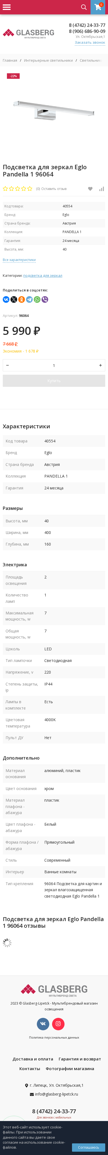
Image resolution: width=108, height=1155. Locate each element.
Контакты (29, 1068)
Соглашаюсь (88, 1147)
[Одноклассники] (21, 299)
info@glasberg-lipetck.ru (56, 1094)
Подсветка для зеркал (42, 275)
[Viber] (45, 299)
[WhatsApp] (37, 299)
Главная (10, 60)
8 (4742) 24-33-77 (87, 25)
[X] (14, 299)
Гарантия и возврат (80, 1059)
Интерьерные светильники (48, 60)
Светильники (91, 60)
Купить (54, 380)
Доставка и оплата (32, 1059)
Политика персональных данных (54, 1037)
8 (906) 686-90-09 (87, 31)
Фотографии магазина (70, 1068)
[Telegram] (29, 299)
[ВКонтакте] (6, 299)
